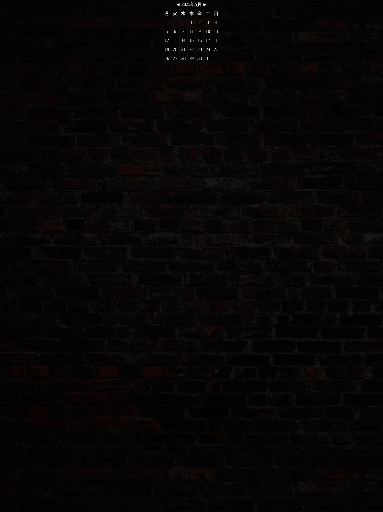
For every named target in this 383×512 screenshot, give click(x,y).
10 (208, 31)
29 (191, 58)
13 (175, 40)
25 (216, 49)
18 (216, 40)
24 (208, 49)
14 (183, 40)
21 (183, 49)
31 (208, 58)
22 (191, 49)
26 (167, 58)
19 (167, 49)
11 (216, 31)
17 (208, 40)
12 (167, 40)
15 (191, 40)
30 (199, 58)
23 (199, 49)
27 (175, 58)
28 (183, 58)
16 (199, 40)
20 (175, 49)
